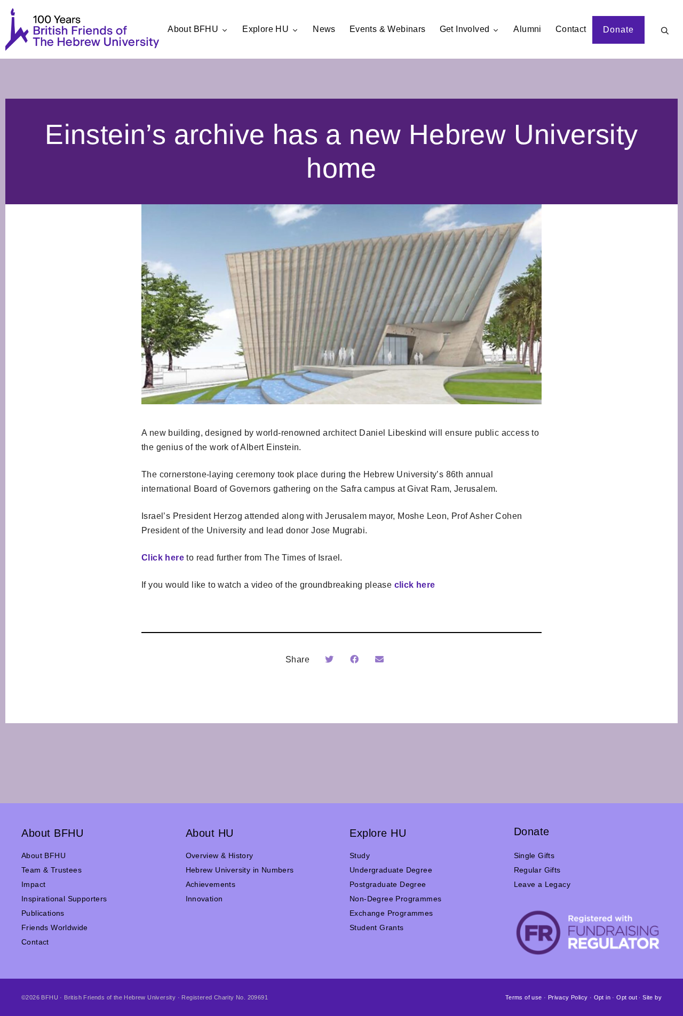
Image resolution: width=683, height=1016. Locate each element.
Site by (652, 997)
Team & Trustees (51, 870)
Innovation (204, 898)
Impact (33, 884)
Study (360, 855)
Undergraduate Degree (391, 870)
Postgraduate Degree (388, 884)
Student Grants (377, 927)
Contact (35, 942)
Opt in (602, 997)
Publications (43, 913)
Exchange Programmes (391, 913)
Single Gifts (534, 855)
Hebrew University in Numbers (240, 870)
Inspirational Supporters (64, 898)
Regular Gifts (537, 870)
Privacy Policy (568, 997)
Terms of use (523, 997)
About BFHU (43, 855)
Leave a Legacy (542, 884)
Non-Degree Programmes (395, 898)
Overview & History (219, 855)
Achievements (211, 884)
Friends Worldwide (54, 927)
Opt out (626, 997)
